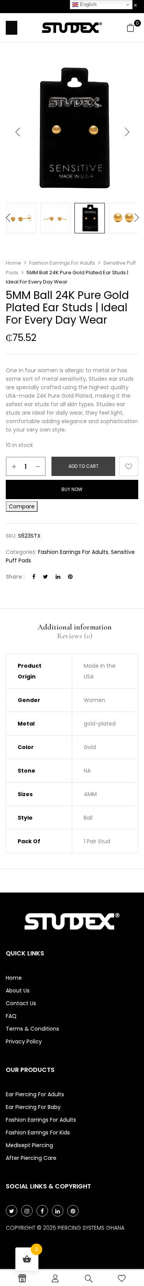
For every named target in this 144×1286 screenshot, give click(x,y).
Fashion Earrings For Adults (62, 263)
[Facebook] (33, 577)
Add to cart (83, 466)
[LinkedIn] (58, 577)
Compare (22, 506)
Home (13, 263)
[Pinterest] (70, 577)
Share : (15, 577)
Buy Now (72, 489)
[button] (130, 28)
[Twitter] (45, 577)
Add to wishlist (128, 466)
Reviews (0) (75, 636)
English (87, 4)
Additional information (75, 627)
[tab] (74, 627)
